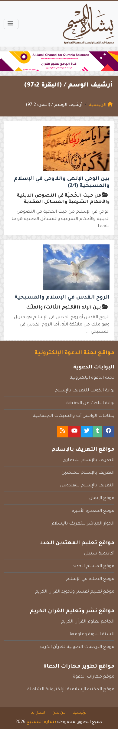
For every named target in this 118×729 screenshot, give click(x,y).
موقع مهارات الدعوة (93, 677)
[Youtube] (74, 431)
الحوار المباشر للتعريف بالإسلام (82, 523)
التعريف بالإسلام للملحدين (87, 473)
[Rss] (62, 431)
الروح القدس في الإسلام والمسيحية (62, 298)
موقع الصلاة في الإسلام (90, 579)
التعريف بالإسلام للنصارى (88, 460)
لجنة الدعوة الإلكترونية (92, 378)
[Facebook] (108, 431)
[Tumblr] (97, 431)
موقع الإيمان (101, 498)
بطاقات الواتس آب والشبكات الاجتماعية (73, 416)
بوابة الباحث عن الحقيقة (90, 403)
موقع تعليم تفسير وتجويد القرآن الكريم (74, 592)
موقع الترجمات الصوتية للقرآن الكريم (77, 647)
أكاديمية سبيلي (99, 553)
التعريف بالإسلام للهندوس (87, 485)
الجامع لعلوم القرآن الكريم (87, 621)
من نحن (59, 713)
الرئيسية (80, 713)
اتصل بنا (38, 713)
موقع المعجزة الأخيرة (93, 511)
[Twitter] (87, 431)
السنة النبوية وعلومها (92, 634)
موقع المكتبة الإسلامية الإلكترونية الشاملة (70, 689)
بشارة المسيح (41, 722)
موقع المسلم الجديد (93, 566)
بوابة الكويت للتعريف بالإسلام (84, 390)
